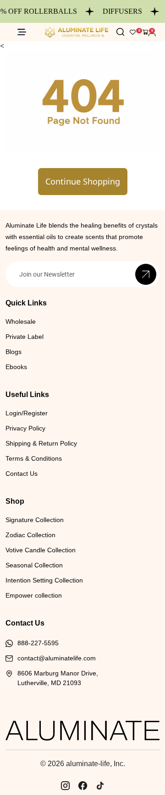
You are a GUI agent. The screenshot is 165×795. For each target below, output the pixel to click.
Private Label (25, 336)
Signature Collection (35, 520)
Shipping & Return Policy (41, 443)
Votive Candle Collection (41, 550)
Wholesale (21, 321)
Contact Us (22, 473)
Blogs (14, 351)
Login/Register (27, 413)
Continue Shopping (82, 181)
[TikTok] (100, 785)
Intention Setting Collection (44, 580)
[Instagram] (65, 785)
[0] (145, 32)
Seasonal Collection (34, 565)
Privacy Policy (25, 428)
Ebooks (16, 367)
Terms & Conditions (34, 458)
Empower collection (34, 595)
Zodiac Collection (30, 535)
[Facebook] (82, 785)
